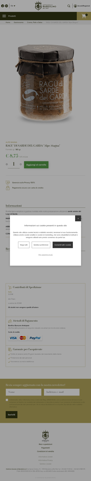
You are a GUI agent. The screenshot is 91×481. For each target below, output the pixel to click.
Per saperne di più (46, 255)
